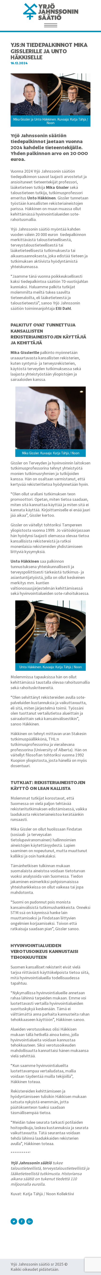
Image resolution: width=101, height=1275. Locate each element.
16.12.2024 (19, 63)
